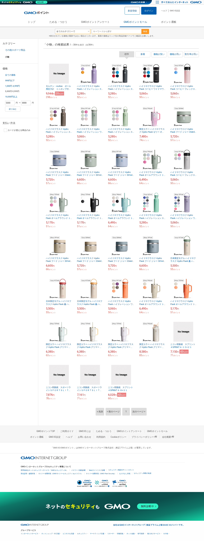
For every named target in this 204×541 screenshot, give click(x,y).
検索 (145, 31)
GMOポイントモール (135, 21)
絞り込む (13, 109)
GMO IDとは (85, 431)
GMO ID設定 (175, 11)
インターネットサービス (29, 533)
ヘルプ (164, 11)
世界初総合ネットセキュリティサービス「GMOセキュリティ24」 (44, 470)
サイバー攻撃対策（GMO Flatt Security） (101, 473)
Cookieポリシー (118, 437)
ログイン (148, 10)
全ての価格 (10, 75)
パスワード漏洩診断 (78, 470)
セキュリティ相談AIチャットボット (121, 470)
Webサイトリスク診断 (97, 470)
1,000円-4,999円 (12, 86)
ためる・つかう (58, 21)
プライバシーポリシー (143, 437)
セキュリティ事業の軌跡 (142, 473)
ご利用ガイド (67, 431)
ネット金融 (131, 533)
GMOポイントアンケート (95, 21)
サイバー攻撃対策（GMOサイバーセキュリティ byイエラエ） (60, 473)
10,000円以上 (11, 96)
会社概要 (166, 437)
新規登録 (132, 10)
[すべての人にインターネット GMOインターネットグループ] (182, 2)
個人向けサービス (153, 533)
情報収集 (120, 533)
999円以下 (10, 80)
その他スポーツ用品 (15, 50)
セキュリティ (82, 533)
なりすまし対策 (124, 473)
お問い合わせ (84, 437)
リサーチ (110, 533)
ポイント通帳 (168, 21)
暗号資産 (141, 533)
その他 (165, 533)
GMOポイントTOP (45, 431)
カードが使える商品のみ (19, 130)
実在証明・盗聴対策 (28, 473)
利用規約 (100, 437)
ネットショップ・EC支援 (50, 533)
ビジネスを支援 (68, 533)
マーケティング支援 (97, 533)
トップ (31, 21)
